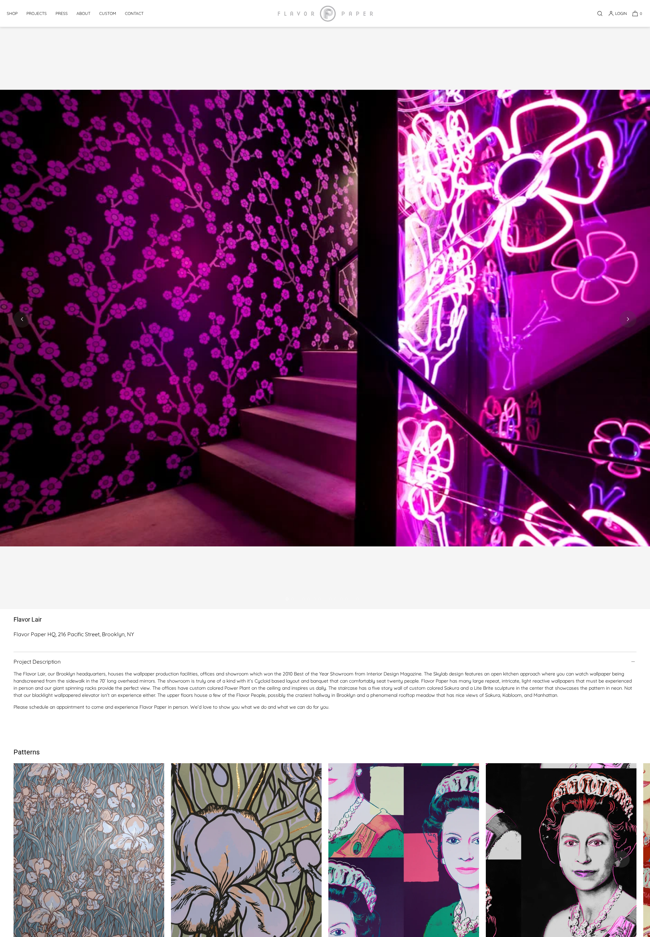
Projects (36, 13)
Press (62, 13)
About (83, 13)
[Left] (28, 859)
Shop (12, 13)
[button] (600, 13)
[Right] (621, 859)
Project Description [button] (37, 661)
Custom (107, 13)
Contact (134, 13)
